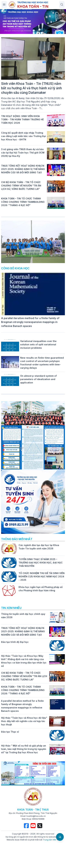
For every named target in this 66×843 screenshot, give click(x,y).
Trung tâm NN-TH (51, 840)
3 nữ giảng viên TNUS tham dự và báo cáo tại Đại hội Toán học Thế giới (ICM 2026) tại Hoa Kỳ (22, 152)
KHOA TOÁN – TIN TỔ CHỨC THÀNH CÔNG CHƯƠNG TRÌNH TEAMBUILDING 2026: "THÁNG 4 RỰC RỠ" (23, 202)
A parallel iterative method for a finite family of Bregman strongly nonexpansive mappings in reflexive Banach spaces (30, 322)
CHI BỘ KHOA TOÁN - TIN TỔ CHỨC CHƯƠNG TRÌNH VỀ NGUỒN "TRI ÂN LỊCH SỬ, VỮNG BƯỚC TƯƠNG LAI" (21, 185)
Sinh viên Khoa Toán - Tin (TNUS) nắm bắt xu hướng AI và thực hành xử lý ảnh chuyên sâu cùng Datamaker (31, 88)
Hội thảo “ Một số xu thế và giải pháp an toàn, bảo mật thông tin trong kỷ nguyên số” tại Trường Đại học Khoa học (23, 749)
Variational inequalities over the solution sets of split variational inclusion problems (38, 344)
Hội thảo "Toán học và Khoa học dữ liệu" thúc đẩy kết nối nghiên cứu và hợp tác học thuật (24, 721)
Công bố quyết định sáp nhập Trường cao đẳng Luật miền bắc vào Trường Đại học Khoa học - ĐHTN (23, 136)
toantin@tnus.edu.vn (36, 816)
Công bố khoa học (15, 268)
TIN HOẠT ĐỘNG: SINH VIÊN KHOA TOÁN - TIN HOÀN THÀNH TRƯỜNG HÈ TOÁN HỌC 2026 (22, 119)
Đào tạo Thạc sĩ (10, 731)
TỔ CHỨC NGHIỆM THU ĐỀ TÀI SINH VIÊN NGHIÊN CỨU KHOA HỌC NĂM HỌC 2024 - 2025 (42, 576)
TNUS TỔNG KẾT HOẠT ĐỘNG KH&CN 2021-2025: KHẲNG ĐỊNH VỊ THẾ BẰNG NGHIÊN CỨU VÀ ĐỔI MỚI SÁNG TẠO (23, 169)
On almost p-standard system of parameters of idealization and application (38, 379)
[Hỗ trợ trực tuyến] (60, 837)
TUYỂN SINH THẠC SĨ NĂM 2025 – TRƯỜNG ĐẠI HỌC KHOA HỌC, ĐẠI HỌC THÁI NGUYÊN (41, 562)
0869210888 (38, 819)
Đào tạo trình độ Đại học (15, 642)
